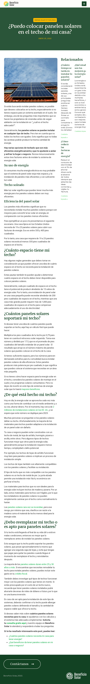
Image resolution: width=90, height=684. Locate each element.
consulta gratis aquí (16, 623)
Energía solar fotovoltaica (45, 20)
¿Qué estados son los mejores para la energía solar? (82, 71)
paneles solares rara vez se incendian (25, 507)
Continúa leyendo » (82, 131)
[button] (22, 664)
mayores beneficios (30, 389)
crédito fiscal (21, 574)
